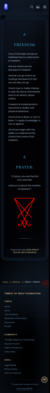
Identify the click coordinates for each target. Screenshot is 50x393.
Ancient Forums (12, 343)
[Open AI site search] (44, 379)
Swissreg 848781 (24, 388)
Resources (9, 322)
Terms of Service (12, 373)
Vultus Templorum (13, 347)
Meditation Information (15, 318)
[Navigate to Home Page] (8, 7)
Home (5, 282)
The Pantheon (11, 314)
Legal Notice (10, 365)
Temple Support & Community (19, 339)
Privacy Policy (11, 369)
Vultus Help (9, 351)
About (7, 310)
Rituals (7, 326)
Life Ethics (16, 282)
